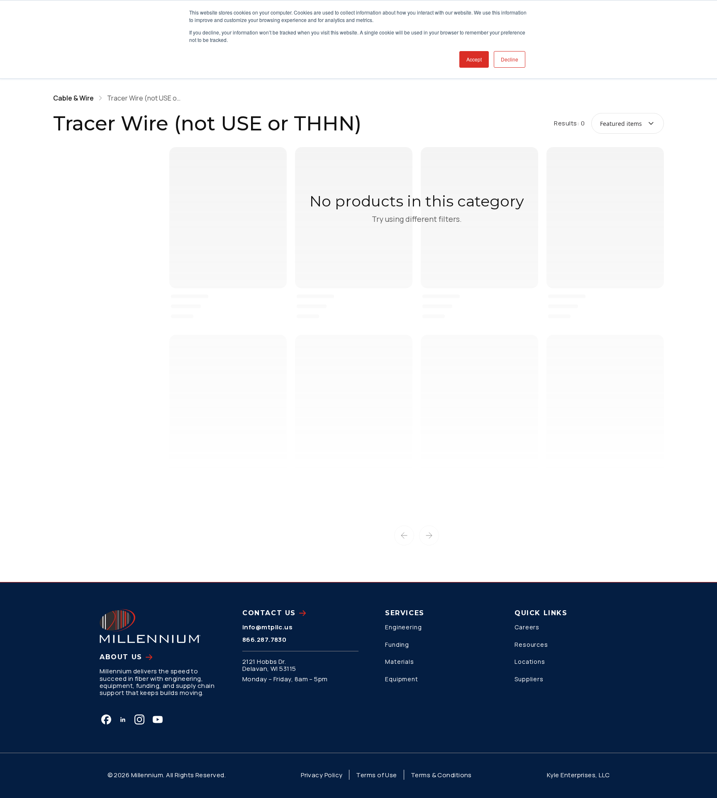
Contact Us (269, 613)
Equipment (401, 679)
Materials (399, 661)
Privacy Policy (321, 775)
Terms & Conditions (441, 775)
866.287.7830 (264, 639)
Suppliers (529, 679)
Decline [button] (509, 59)
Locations (530, 661)
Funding (397, 644)
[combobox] (627, 123)
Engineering (403, 627)
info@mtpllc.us (267, 627)
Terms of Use (376, 775)
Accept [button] (474, 59)
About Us (121, 657)
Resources (531, 644)
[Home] (150, 626)
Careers (527, 627)
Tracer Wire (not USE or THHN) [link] (144, 98)
